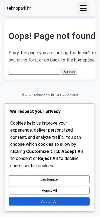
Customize (49, 179)
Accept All (49, 201)
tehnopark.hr (19, 8)
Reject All (49, 190)
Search (69, 72)
